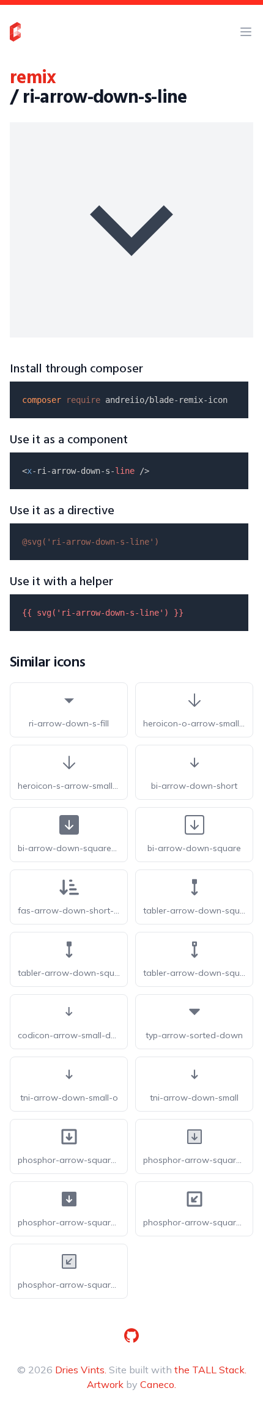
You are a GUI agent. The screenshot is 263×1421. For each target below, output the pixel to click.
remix (33, 78)
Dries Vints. (80, 1370)
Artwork (105, 1384)
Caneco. (158, 1384)
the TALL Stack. (210, 1370)
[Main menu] (246, 32)
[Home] (15, 32)
